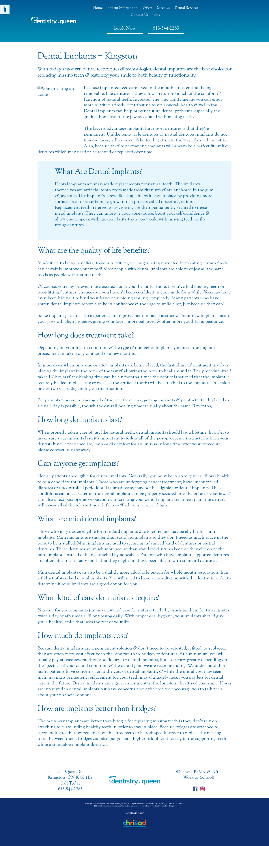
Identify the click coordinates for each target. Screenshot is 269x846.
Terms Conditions (176, 804)
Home (97, 7)
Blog (157, 14)
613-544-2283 (166, 28)
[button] (5, 9)
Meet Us (163, 7)
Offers (147, 7)
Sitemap (162, 804)
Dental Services (186, 7)
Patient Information (123, 7)
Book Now (125, 28)
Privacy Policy (151, 804)
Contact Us (139, 14)
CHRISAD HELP (135, 812)
